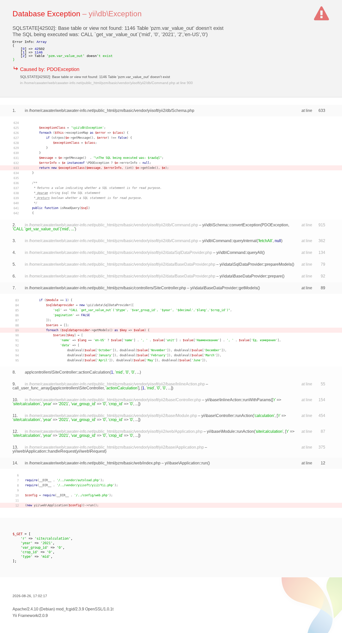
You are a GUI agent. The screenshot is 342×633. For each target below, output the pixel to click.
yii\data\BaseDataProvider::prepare (251, 276)
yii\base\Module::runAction (230, 431)
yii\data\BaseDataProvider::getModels (223, 288)
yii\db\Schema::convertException (231, 225)
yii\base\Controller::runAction (227, 415)
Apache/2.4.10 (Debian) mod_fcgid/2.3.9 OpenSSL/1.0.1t (63, 609)
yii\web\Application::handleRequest (44, 451)
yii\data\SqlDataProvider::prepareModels (256, 264)
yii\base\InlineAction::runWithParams (238, 400)
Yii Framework (25, 615)
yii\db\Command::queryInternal (229, 241)
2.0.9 (43, 615)
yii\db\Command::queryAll (239, 252)
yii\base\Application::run (186, 463)
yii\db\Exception (115, 14)
